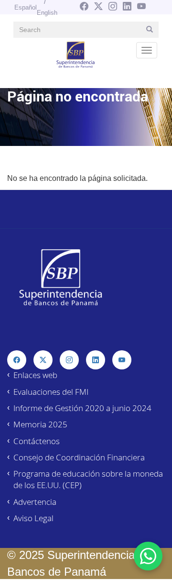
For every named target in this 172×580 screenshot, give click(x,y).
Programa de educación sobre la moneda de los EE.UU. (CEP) (88, 479)
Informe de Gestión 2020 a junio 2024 (82, 407)
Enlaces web (35, 374)
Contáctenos (36, 440)
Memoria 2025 (40, 424)
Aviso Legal (33, 518)
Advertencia (34, 501)
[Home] (75, 54)
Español (25, 7)
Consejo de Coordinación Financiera (79, 457)
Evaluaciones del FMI (50, 391)
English (47, 12)
